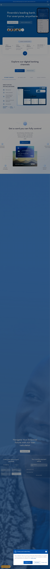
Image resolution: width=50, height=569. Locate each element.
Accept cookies (28, 562)
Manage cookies (44, 562)
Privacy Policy (33, 558)
